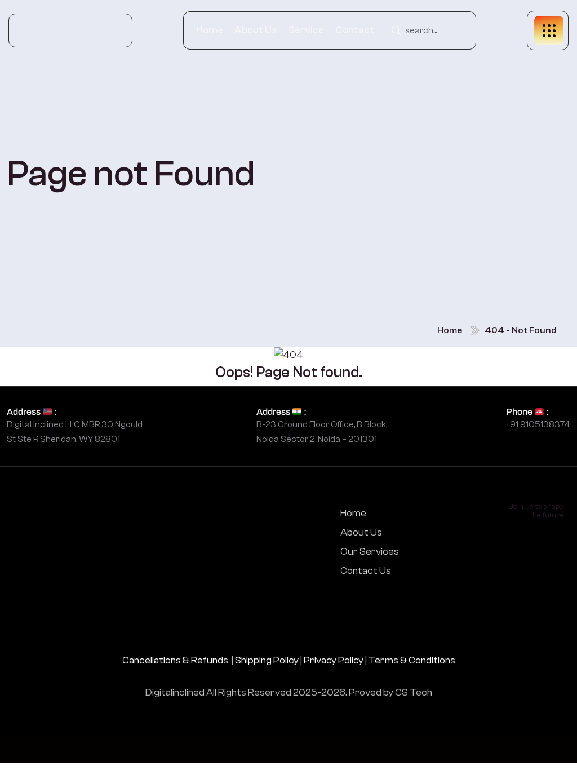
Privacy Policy (333, 660)
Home (209, 30)
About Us (255, 30)
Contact (354, 30)
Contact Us (365, 571)
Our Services (369, 551)
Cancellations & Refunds (175, 660)
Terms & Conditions (412, 660)
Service (306, 30)
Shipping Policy (267, 660)
